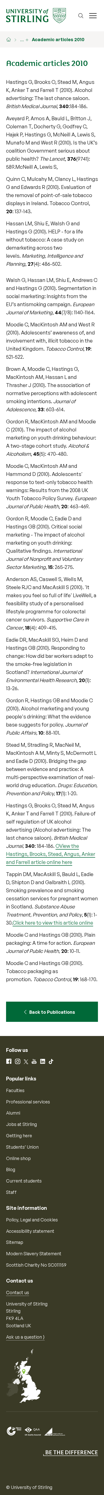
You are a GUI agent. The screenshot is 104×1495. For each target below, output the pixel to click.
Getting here (19, 1135)
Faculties (15, 1090)
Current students (24, 1181)
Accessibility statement (30, 1231)
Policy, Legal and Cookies (32, 1219)
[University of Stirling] (36, 15)
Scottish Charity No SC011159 (36, 1265)
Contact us (17, 1292)
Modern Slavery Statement (33, 1253)
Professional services (28, 1101)
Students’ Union (22, 1147)
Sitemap (14, 1242)
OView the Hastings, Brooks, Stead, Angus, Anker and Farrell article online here (50, 854)
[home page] (11, 39)
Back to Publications (52, 1012)
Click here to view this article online (53, 923)
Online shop (18, 1158)
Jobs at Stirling (21, 1124)
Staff (11, 1192)
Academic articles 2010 (58, 39)
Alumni (13, 1113)
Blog (10, 1169)
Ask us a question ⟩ (25, 1337)
